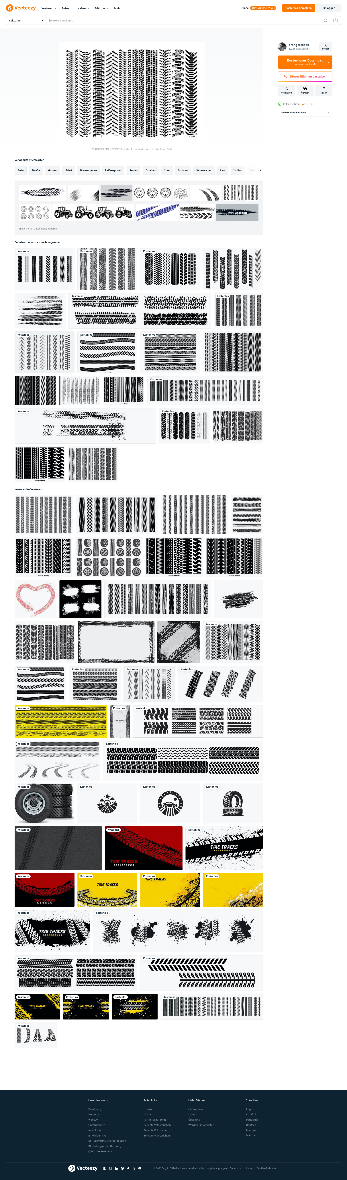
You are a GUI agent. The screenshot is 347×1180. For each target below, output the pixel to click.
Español (251, 1114)
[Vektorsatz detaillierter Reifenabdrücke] (139, 310)
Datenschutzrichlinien (241, 1168)
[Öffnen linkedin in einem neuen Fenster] (116, 1168)
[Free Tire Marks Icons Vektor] (35, 390)
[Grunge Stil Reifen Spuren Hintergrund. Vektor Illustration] (120, 721)
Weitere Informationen (293, 112)
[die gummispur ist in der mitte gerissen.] (86, 1006)
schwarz (183, 170)
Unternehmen (96, 1125)
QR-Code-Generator (100, 1151)
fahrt (68, 170)
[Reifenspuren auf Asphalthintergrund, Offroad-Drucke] (58, 848)
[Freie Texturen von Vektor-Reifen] (45, 352)
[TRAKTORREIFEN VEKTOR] (233, 642)
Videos (82, 8)
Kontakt (193, 1114)
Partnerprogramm (155, 1119)
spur (167, 170)
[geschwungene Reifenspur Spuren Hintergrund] (170, 890)
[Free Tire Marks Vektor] (170, 269)
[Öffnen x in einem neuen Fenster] (134, 1168)
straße (36, 170)
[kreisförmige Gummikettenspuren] (107, 890)
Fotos (65, 8)
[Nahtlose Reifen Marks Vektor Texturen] (40, 464)
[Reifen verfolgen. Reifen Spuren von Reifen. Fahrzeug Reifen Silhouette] (220, 684)
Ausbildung (95, 1130)
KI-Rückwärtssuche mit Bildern (107, 1141)
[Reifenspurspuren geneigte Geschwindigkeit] (144, 848)
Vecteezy (93, 1114)
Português (252, 1119)
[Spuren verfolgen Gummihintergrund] (233, 890)
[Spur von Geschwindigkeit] (224, 848)
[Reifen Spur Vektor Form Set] (107, 352)
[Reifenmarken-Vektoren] (93, 464)
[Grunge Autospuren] (183, 761)
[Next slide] (257, 170)
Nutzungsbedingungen (214, 1168)
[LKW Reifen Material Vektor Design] (44, 803)
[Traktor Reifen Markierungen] (233, 269)
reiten (134, 170)
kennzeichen (204, 170)
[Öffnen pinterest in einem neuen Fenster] (122, 1168)
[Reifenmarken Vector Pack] (233, 352)
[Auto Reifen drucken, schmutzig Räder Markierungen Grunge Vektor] (247, 514)
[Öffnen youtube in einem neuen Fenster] (139, 1168)
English (250, 1109)
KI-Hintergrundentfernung (104, 1146)
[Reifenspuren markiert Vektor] (201, 973)
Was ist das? (308, 104)
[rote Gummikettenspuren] (45, 890)
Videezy (93, 1119)
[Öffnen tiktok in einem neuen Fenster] (128, 1168)
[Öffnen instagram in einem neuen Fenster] (110, 1168)
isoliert (238, 170)
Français (251, 1130)
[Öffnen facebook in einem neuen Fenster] (104, 1168)
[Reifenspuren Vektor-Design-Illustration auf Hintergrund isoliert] (238, 310)
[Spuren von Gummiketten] (135, 1006)
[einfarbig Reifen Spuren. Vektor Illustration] (36, 1035)
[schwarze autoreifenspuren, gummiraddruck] (57, 761)
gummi (52, 170)
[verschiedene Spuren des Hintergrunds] (52, 931)
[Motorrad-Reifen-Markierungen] (184, 426)
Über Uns (194, 1119)
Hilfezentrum (196, 1109)
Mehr (117, 8)
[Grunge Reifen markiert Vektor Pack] (79, 390)
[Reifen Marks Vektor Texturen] (123, 390)
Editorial (100, 8)
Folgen (326, 48)
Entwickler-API (97, 1135)
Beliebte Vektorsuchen (157, 1125)
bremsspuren (88, 170)
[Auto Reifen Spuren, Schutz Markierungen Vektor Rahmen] (116, 642)
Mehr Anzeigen (237, 212)
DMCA (147, 1114)
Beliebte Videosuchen (157, 1135)
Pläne (245, 8)
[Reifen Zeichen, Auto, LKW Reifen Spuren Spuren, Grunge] (80, 599)
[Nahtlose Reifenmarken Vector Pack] (234, 557)
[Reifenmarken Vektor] (170, 352)
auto (20, 170)
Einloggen (329, 8)
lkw (223, 170)
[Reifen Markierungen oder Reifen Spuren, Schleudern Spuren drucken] (238, 599)
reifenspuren (113, 170)
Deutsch (251, 1125)
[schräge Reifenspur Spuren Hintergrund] (37, 1006)
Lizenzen (149, 1109)
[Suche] (326, 20)
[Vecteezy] (21, 8)
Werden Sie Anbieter (201, 1125)
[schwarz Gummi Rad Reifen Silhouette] (107, 803)
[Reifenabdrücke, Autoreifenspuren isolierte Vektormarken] (205, 390)
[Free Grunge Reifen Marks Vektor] (40, 310)
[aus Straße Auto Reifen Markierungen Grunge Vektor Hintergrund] (178, 642)
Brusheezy (94, 1109)
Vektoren (47, 8)
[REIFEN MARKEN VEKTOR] (45, 269)
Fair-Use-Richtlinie (266, 1168)
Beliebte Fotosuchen (156, 1130)
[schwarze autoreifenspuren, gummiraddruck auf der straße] (61, 721)
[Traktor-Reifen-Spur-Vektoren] (107, 269)
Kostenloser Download (305, 62)
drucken (151, 170)
